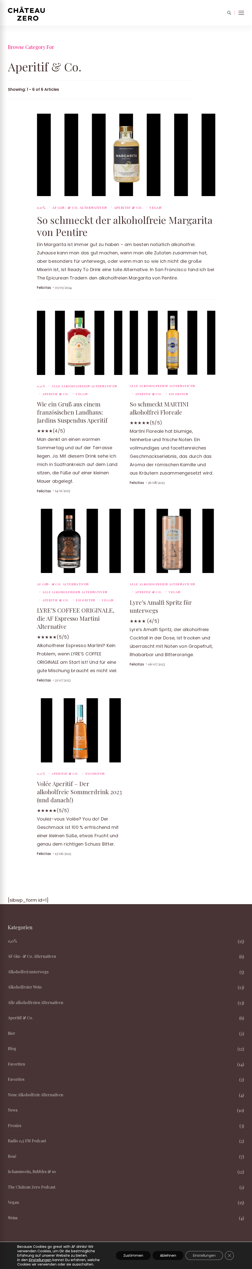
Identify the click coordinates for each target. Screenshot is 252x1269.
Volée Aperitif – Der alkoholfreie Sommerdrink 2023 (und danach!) (79, 792)
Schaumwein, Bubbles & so (32, 1171)
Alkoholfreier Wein (25, 987)
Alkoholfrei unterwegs (28, 971)
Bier (11, 1033)
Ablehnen (168, 1255)
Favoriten (178, 394)
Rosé (12, 1156)
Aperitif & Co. (128, 207)
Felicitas (44, 287)
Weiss (12, 1217)
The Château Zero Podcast (31, 1187)
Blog (12, 1048)
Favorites (16, 1079)
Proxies (14, 1125)
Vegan (155, 207)
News (12, 1110)
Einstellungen (40, 1260)
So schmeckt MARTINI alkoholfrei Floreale (159, 408)
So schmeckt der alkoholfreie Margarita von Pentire (125, 225)
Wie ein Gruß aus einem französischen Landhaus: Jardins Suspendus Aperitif (72, 412)
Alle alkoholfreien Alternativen (84, 386)
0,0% (41, 207)
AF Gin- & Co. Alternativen (79, 207)
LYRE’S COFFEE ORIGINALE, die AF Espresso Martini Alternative (75, 618)
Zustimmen (133, 1255)
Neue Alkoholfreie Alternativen (35, 1094)
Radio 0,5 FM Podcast (27, 1140)
